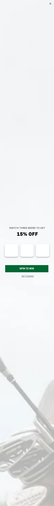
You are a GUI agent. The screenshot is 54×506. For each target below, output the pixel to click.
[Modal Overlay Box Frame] (27, 253)
